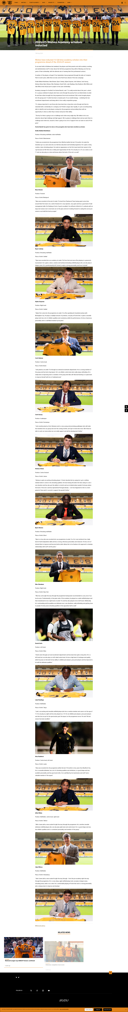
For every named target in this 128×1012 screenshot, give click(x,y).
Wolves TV (51, 2)
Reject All (98, 1009)
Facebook (126, 410)
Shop (43, 2)
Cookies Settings (88, 1009)
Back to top (110, 972)
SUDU (64, 1000)
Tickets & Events (34, 2)
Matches (23, 2)
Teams (16, 2)
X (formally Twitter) (126, 406)
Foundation (61, 2)
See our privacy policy (64, 1009)
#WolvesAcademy (40, 926)
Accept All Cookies (107, 1009)
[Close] (125, 1009)
